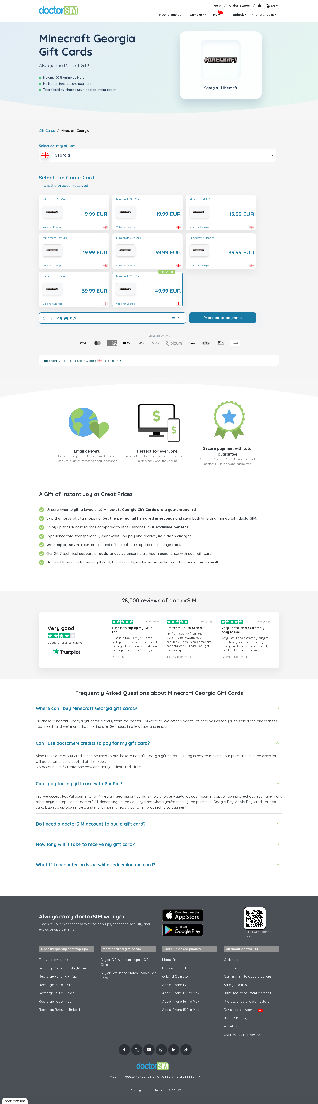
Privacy (135, 1090)
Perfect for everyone (157, 451)
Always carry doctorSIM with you (82, 916)
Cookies (175, 1090)
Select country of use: (57, 146)
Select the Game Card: (67, 177)
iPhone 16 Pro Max (180, 1001)
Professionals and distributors (246, 1001)
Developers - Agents (243, 1010)
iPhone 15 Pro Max (180, 1010)
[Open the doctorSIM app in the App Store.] (182, 915)
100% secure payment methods (247, 993)
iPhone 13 (174, 985)
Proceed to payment (222, 317)
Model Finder (172, 960)
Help (217, 5)
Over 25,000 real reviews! (243, 1035)
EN (273, 6)
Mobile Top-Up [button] (170, 15)
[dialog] (15, 1101)
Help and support (237, 968)
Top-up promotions (53, 960)
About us (230, 1026)
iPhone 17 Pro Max (180, 993)
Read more (113, 360)
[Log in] (259, 5)
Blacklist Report (174, 968)
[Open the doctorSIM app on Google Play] (182, 930)
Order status (233, 960)
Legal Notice (155, 1090)
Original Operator (175, 976)
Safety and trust (236, 985)
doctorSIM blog (235, 1018)
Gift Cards (47, 130)
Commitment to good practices (247, 976)
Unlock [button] (238, 15)
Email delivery (87, 451)
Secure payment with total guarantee (227, 451)
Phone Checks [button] (263, 15)
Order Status (239, 5)
